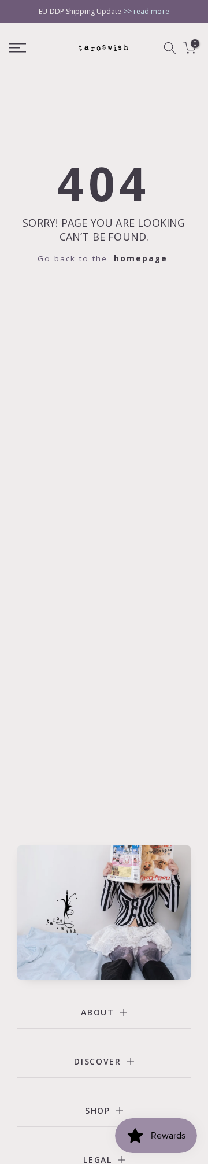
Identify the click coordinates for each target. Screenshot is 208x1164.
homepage (141, 258)
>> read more (146, 11)
